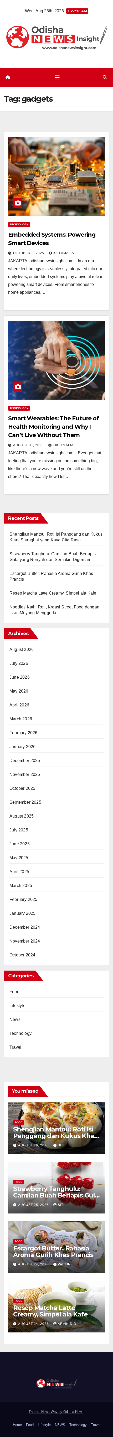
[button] (105, 77)
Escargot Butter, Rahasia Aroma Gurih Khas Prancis (53, 1251)
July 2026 (18, 663)
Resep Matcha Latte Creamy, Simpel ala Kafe (52, 593)
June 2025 (19, 844)
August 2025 (21, 816)
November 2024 (24, 941)
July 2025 (18, 830)
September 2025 (25, 802)
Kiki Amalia (63, 253)
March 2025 (20, 885)
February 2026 (23, 733)
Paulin (64, 1264)
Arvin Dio (67, 1324)
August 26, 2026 (34, 1145)
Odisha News (73, 1412)
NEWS (60, 1425)
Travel (15, 1047)
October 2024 (22, 955)
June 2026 (19, 677)
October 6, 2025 (29, 253)
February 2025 (23, 899)
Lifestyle (17, 1005)
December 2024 (24, 927)
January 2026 (22, 746)
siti (61, 1145)
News (14, 1019)
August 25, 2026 (34, 1205)
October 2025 (22, 788)
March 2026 (20, 719)
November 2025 (24, 774)
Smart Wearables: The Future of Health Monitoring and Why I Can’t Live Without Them (53, 427)
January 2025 (22, 913)
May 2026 (18, 691)
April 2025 (19, 871)
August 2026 (21, 649)
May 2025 (18, 858)
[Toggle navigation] (57, 78)
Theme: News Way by (46, 1412)
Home (17, 1425)
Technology (19, 224)
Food (14, 991)
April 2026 (19, 705)
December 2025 (24, 760)
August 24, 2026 (34, 1264)
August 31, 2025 (29, 445)
